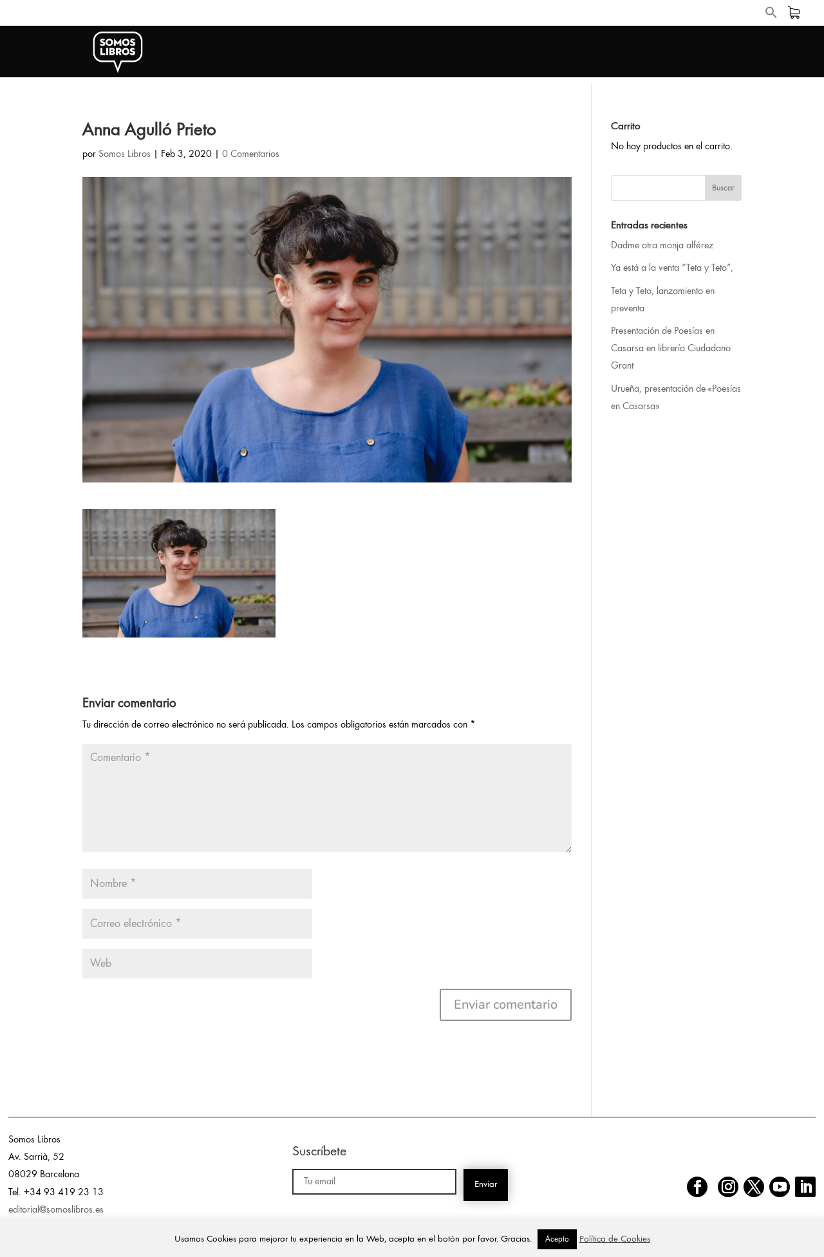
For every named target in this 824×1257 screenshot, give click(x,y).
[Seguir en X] (754, 1187)
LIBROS (639, 52)
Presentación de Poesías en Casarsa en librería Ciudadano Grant (671, 348)
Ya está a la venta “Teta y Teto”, (672, 268)
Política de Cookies (614, 1239)
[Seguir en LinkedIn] (805, 1187)
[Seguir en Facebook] (697, 1187)
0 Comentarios (250, 154)
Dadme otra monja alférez (662, 246)
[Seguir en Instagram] (728, 1187)
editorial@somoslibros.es (56, 1210)
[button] (771, 16)
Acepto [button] (557, 1239)
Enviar (485, 1184)
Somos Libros (124, 154)
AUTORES (711, 52)
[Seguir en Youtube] (779, 1187)
